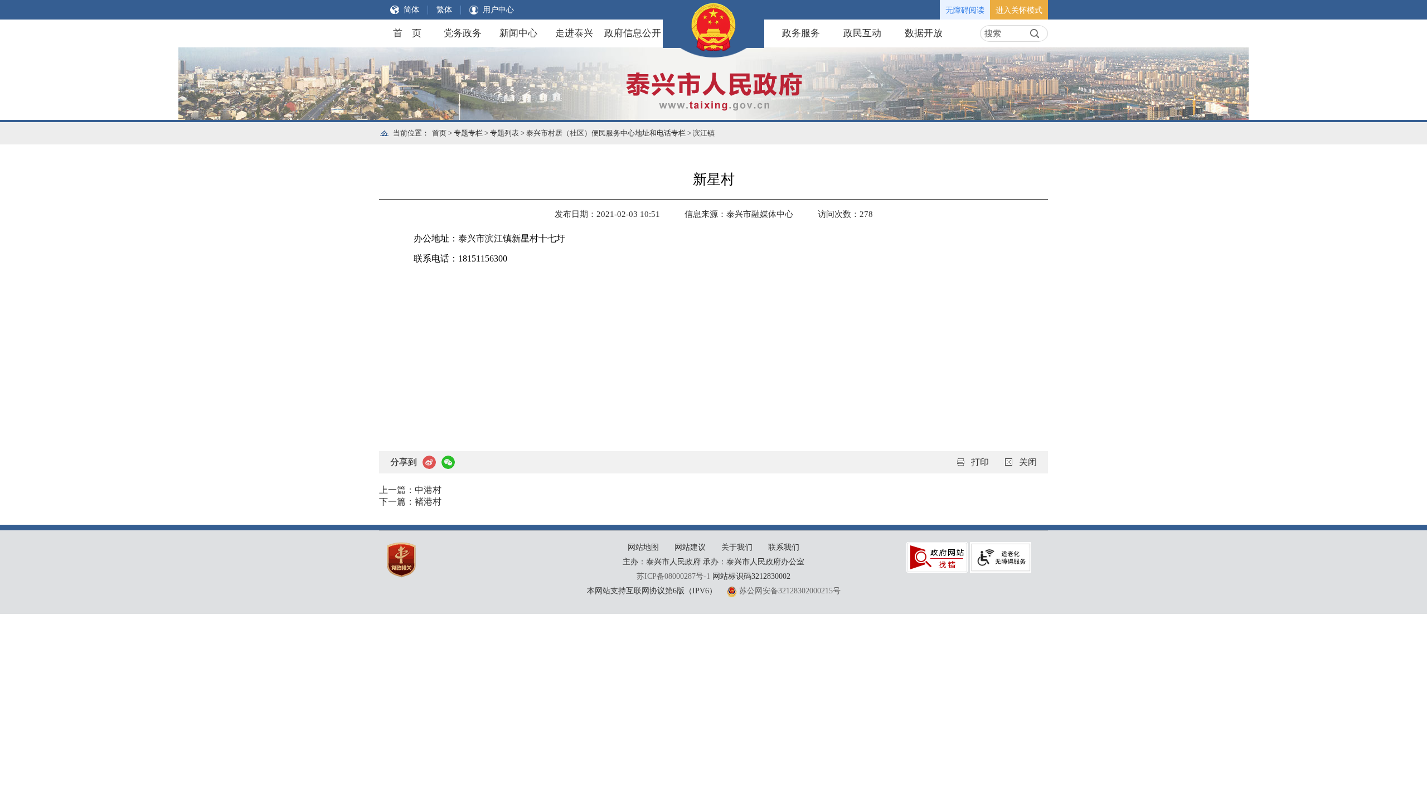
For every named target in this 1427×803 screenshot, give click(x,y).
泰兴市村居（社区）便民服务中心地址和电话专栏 (606, 133)
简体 (411, 10)
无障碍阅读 (964, 10)
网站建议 (690, 547)
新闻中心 (518, 33)
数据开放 (924, 33)
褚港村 (428, 501)
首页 (439, 133)
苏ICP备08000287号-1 (673, 576)
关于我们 (737, 547)
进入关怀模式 (1019, 10)
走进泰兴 (574, 33)
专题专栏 (468, 133)
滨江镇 (704, 133)
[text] (1003, 33)
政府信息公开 (632, 33)
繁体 (444, 10)
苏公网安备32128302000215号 (790, 591)
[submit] (1034, 33)
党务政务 (463, 33)
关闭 (1028, 462)
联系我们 (783, 547)
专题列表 (504, 133)
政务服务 (801, 33)
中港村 (428, 490)
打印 (980, 462)
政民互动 (862, 33)
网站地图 (643, 547)
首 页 (407, 33)
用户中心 (498, 10)
